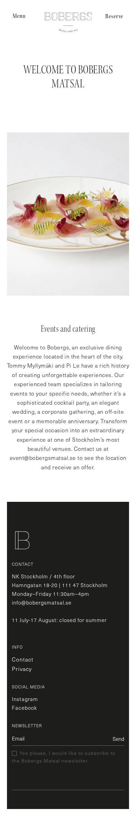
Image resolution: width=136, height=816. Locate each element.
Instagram (25, 698)
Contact (22, 659)
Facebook (24, 707)
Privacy (22, 668)
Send (118, 738)
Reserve (114, 16)
